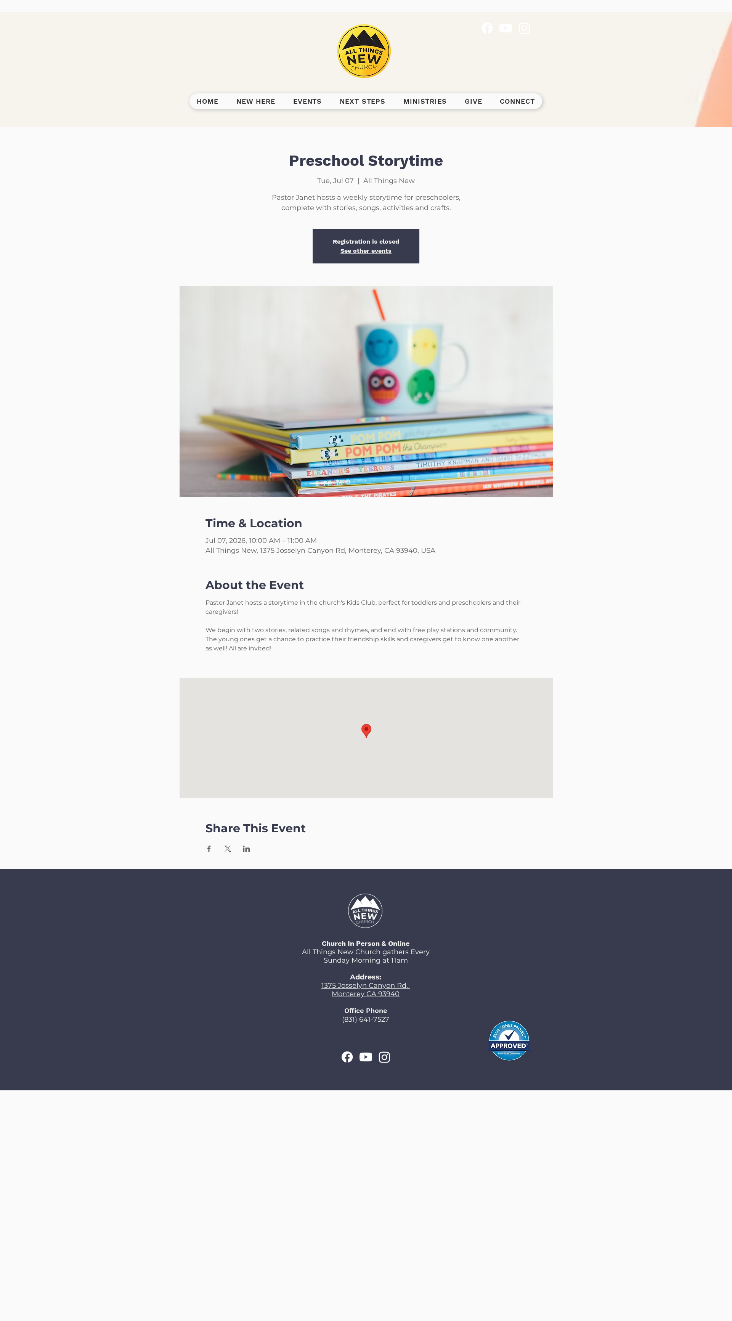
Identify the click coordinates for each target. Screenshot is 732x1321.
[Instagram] (524, 28)
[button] (256, 101)
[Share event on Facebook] (209, 849)
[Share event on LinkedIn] (246, 849)
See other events (366, 250)
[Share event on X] (227, 849)
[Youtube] (505, 28)
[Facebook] (487, 28)
